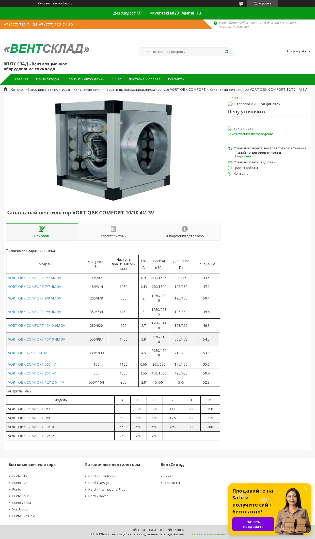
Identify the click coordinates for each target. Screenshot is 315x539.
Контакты (176, 79)
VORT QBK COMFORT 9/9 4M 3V (34, 311)
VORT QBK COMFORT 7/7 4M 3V (34, 286)
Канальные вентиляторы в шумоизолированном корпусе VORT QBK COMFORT (139, 89)
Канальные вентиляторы (49, 89)
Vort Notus (20, 509)
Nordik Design (98, 482)
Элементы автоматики (85, 79)
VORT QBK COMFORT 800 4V (32, 373)
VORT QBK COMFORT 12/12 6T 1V (36, 382)
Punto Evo (19, 482)
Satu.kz (180, 530)
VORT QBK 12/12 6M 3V (27, 353)
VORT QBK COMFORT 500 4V (32, 364)
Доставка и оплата (144, 79)
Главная (22, 79)
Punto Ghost (21, 502)
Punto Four (20, 496)
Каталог (17, 89)
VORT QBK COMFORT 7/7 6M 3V (34, 277)
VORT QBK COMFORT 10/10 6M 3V (36, 325)
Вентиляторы (47, 79)
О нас (116, 79)
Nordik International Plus (106, 489)
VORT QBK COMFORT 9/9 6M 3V (34, 298)
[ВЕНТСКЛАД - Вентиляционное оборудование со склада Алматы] (47, 44)
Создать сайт (47, 3)
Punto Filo (19, 476)
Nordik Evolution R (101, 476)
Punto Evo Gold (23, 516)
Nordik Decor (98, 496)
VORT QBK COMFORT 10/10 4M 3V (36, 339)
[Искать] (226, 51)
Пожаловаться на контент (206, 534)
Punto (16, 489)
